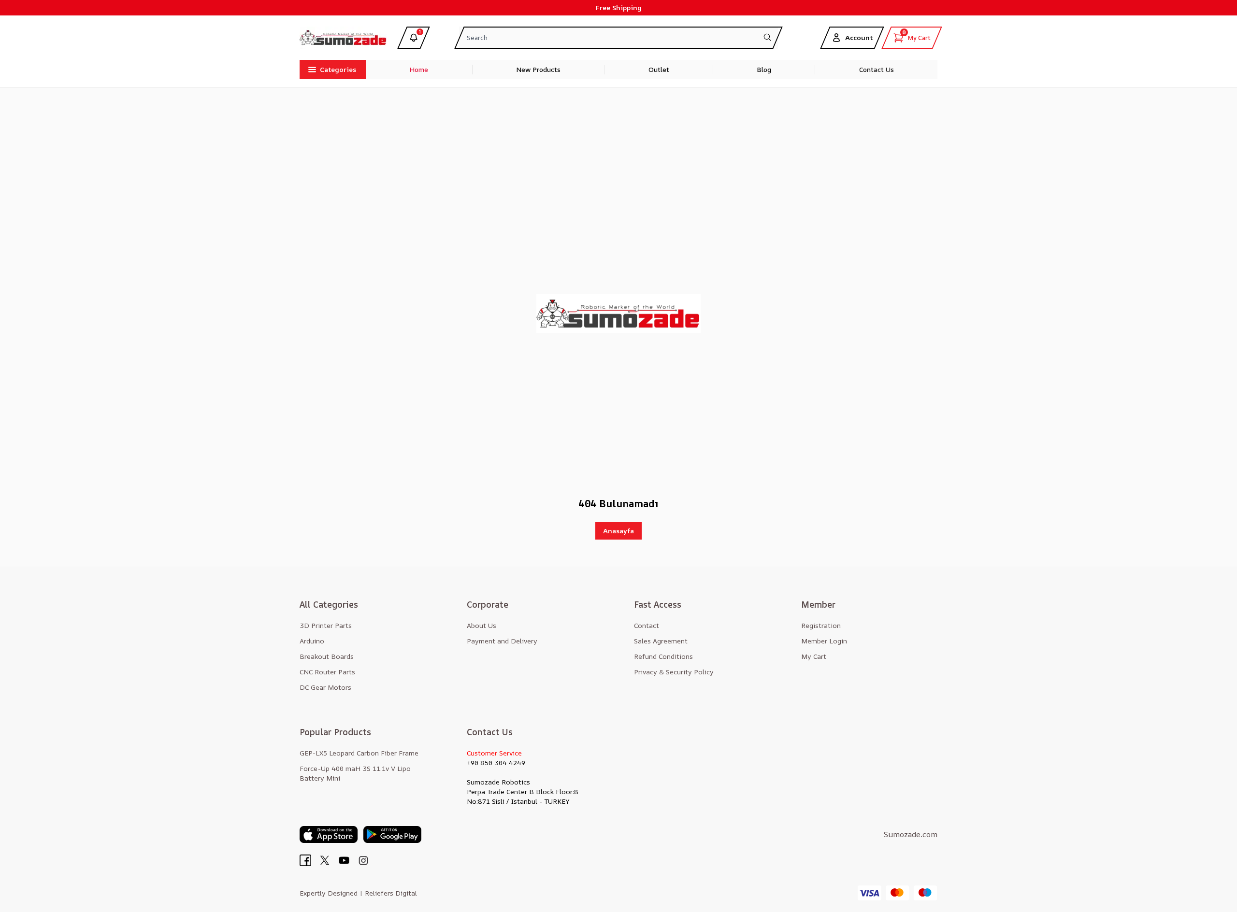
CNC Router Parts (327, 671)
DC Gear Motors (325, 687)
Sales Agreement (661, 640)
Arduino (312, 640)
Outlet (658, 69)
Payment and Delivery (502, 640)
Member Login (824, 640)
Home (418, 69)
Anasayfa (618, 530)
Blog (764, 69)
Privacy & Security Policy (674, 671)
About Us (481, 625)
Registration (821, 625)
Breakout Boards (327, 656)
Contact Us (876, 69)
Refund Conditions (663, 656)
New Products (538, 69)
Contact (646, 625)
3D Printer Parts (326, 625)
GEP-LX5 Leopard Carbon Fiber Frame (359, 752)
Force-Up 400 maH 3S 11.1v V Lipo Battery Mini (355, 773)
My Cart (813, 656)
